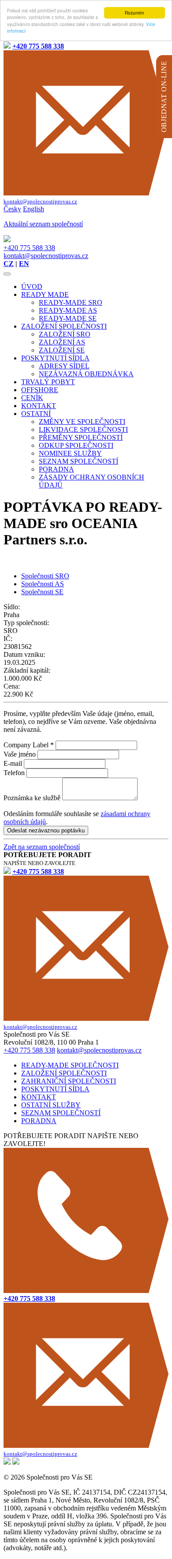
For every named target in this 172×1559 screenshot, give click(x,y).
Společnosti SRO (45, 576)
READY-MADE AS (68, 310)
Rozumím (134, 12)
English (33, 209)
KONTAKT (38, 405)
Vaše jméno (20, 754)
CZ (9, 263)
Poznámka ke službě (32, 798)
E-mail (13, 763)
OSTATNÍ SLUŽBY (51, 1105)
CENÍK (32, 397)
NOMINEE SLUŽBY (70, 453)
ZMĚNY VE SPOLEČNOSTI (82, 421)
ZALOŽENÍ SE (62, 350)
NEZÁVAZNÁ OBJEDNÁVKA (86, 374)
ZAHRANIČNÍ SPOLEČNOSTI (68, 1081)
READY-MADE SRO (70, 302)
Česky (12, 209)
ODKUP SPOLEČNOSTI (76, 445)
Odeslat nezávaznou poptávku (46, 830)
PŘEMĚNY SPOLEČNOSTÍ (81, 437)
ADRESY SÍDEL (64, 366)
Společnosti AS (42, 584)
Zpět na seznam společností (42, 847)
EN (24, 263)
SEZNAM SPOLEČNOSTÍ (78, 461)
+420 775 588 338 (29, 247)
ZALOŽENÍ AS (62, 342)
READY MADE (45, 294)
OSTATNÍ (36, 413)
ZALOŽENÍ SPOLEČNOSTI (64, 326)
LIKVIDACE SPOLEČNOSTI (83, 429)
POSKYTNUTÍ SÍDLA (55, 358)
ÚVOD (31, 286)
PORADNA (56, 469)
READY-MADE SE (68, 318)
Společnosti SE (42, 592)
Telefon (14, 772)
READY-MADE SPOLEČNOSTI (70, 1065)
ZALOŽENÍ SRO (64, 334)
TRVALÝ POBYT (48, 382)
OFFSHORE (39, 389)
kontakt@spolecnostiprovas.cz (46, 255)
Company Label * (29, 745)
